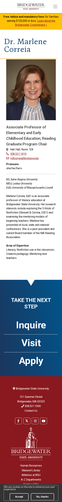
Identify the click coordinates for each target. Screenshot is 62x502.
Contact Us (31, 410)
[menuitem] (18, 420)
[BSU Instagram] (35, 421)
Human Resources (31, 465)
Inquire (31, 325)
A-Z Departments (31, 479)
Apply (31, 360)
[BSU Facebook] (18, 421)
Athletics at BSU (31, 475)
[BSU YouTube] (43, 421)
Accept (19, 496)
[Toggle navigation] (55, 6)
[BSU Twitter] (26, 421)
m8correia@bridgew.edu (24, 158)
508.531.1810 (18, 154)
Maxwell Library (31, 470)
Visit (31, 343)
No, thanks (42, 496)
